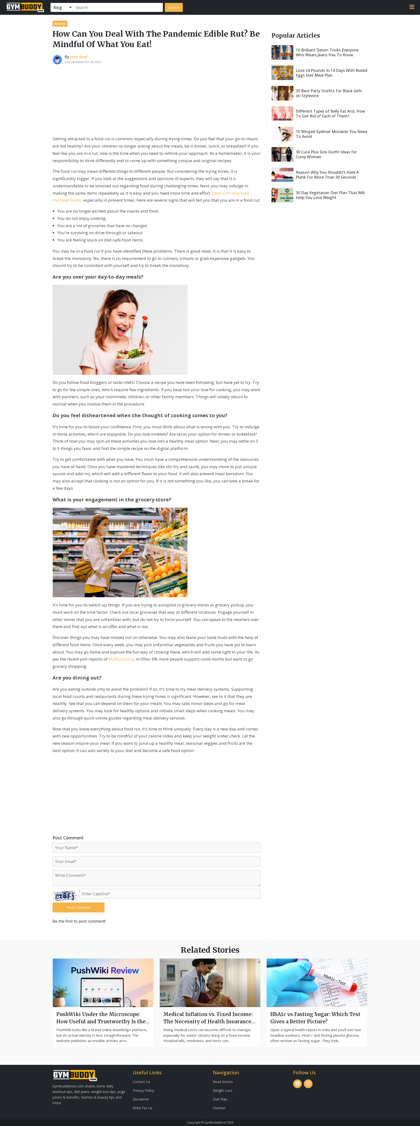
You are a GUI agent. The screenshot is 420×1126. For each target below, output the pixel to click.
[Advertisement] (156, 103)
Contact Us (141, 1081)
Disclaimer (141, 1099)
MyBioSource (121, 659)
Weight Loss (222, 1090)
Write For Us (142, 1108)
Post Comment (79, 907)
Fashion (219, 1108)
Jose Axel (78, 56)
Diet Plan (220, 1099)
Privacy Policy (143, 1090)
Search (173, 7)
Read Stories (223, 1081)
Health (60, 23)
